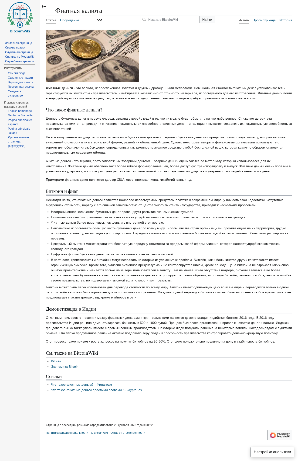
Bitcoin (56, 361)
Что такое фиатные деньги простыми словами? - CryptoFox (96, 390)
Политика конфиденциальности (67, 432)
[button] (99, 19)
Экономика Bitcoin (64, 366)
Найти (207, 19)
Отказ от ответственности (128, 432)
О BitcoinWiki (99, 432)
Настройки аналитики (272, 452)
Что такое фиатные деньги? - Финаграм (81, 384)
